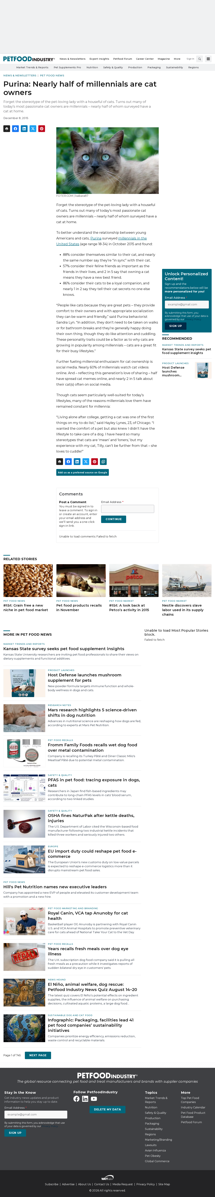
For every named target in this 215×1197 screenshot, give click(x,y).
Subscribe (51, 1184)
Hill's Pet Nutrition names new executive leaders (55, 886)
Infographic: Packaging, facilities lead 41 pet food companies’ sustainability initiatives (91, 1025)
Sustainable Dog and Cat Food (70, 1015)
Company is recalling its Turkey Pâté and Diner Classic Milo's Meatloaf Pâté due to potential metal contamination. (91, 758)
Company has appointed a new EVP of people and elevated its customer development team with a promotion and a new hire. (70, 894)
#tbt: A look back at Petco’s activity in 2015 (129, 607)
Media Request (123, 1184)
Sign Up (175, 326)
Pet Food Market (121, 601)
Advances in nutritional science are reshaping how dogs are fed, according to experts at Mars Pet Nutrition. (94, 723)
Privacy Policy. (193, 319)
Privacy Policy (145, 1184)
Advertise (68, 1184)
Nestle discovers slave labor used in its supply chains (183, 609)
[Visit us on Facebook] (76, 1099)
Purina (95, 238)
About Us (84, 1184)
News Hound (57, 979)
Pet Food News (52, 75)
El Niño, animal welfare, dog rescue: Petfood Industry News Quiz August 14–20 (92, 987)
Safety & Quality (60, 775)
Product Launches (175, 363)
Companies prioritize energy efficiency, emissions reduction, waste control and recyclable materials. (92, 1038)
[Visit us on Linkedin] (85, 1099)
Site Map (164, 1184)
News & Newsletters (19, 75)
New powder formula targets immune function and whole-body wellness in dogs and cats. (91, 688)
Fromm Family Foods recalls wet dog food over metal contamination (92, 747)
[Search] (199, 58)
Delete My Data (107, 1109)
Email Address (112, 502)
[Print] (6, 128)
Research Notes (59, 705)
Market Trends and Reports (183, 345)
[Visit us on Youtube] (94, 1099)
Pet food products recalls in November (79, 607)
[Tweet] (33, 128)
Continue (114, 519)
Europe (53, 846)
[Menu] (208, 58)
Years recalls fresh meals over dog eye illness (88, 951)
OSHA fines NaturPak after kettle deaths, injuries (91, 818)
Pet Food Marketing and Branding (73, 908)
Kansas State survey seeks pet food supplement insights (186, 351)
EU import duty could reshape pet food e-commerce (92, 854)
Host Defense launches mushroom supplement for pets (174, 371)
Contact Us (101, 1184)
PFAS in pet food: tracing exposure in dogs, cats (94, 782)
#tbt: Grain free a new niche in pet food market (25, 607)
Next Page (38, 1055)
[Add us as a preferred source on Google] (103, 461)
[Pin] (41, 128)
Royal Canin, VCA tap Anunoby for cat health (88, 916)
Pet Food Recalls (60, 740)
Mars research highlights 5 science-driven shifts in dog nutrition (92, 712)
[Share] (15, 128)
